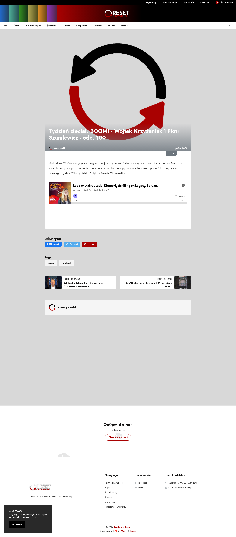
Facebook (142, 482)
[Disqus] (118, 360)
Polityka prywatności (114, 482)
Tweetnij (73, 244)
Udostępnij (54, 244)
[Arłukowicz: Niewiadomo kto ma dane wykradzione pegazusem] (54, 282)
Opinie (124, 25)
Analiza (111, 25)
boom (51, 263)
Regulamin (109, 487)
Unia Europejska (33, 25)
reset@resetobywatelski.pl (180, 487)
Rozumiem (17, 524)
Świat (16, 25)
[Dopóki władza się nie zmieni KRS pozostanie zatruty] (181, 282)
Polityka (66, 25)
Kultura (98, 25)
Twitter (141, 487)
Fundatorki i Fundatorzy (115, 506)
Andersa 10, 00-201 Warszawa (182, 482)
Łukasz (133, 530)
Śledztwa (51, 25)
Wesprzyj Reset (170, 2)
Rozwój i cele (111, 502)
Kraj (5, 25)
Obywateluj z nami (118, 437)
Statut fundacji (111, 492)
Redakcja (109, 497)
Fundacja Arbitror (122, 527)
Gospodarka (82, 25)
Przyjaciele (189, 2)
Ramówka (204, 2)
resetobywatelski (59, 148)
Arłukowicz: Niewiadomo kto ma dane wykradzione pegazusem (83, 284)
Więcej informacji (29, 517)
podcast (66, 263)
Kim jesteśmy (150, 2)
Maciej (124, 530)
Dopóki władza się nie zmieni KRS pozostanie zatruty (148, 284)
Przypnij (91, 244)
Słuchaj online (226, 2)
